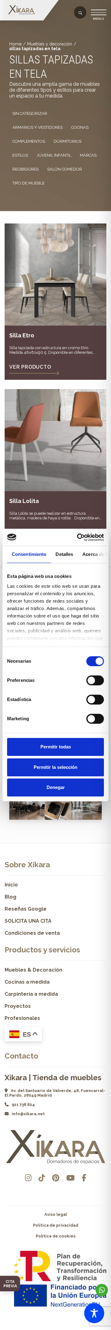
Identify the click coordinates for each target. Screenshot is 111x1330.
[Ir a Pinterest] (55, 1177)
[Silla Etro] (55, 274)
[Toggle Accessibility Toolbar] (94, 1313)
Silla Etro (21, 335)
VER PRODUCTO (30, 367)
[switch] (95, 680)
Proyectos (18, 1006)
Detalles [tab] (64, 554)
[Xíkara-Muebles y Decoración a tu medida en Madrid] (23, 10)
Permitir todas (55, 746)
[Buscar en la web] (80, 13)
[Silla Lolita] (55, 440)
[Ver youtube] (70, 1177)
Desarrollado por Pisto (55, 1327)
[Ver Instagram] (28, 1177)
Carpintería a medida (31, 994)
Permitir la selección (55, 767)
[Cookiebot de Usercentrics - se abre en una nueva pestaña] (78, 537)
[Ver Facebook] (84, 1177)
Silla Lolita (24, 501)
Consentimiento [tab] (29, 554)
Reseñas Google (26, 909)
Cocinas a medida (27, 982)
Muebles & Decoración (33, 970)
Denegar (56, 787)
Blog (10, 897)
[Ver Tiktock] (42, 1177)
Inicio (11, 885)
